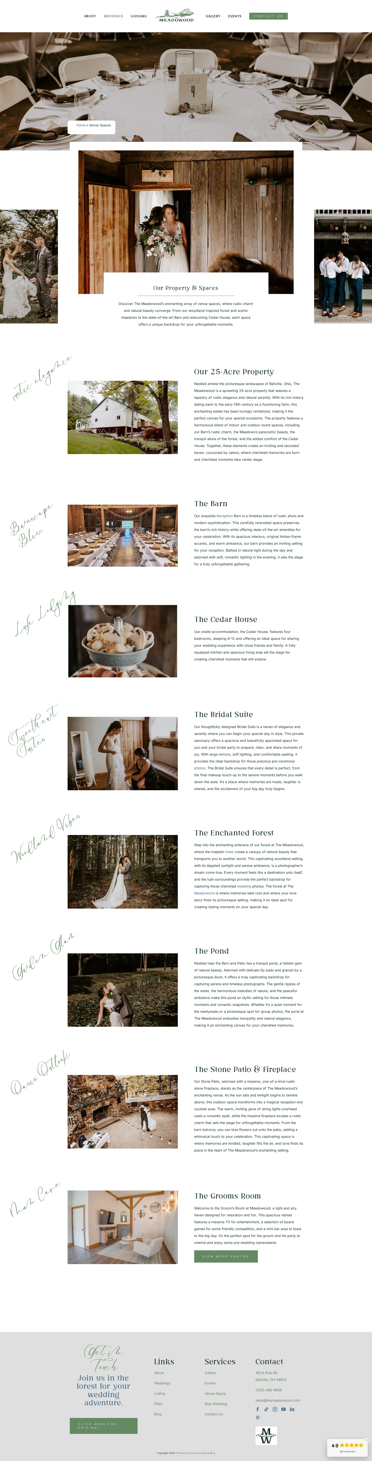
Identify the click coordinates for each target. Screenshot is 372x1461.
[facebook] (258, 1409)
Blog (157, 1414)
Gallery (211, 1373)
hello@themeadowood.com (278, 1400)
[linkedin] (292, 1409)
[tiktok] (266, 1409)
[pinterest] (258, 1418)
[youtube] (283, 1409)
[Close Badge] (366, 1440)
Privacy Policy (185, 1453)
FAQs (158, 1404)
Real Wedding (216, 1404)
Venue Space (215, 1393)
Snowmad (201, 1453)
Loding (159, 1393)
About (159, 1373)
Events (210, 1383)
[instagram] (275, 1409)
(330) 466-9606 (269, 1390)
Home (80, 125)
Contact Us (214, 1414)
